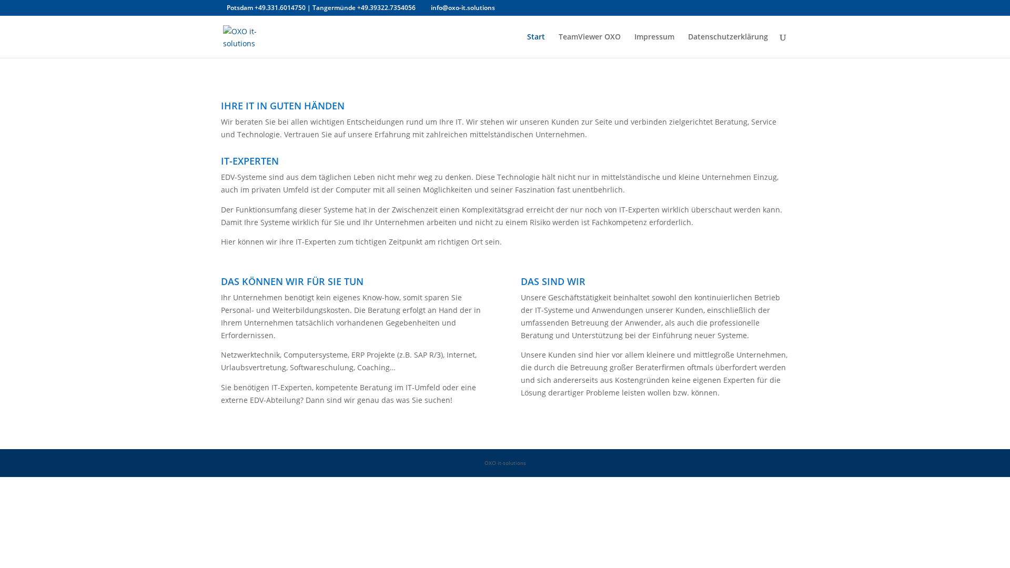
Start (536, 37)
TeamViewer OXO (590, 37)
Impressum (654, 37)
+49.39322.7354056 (386, 7)
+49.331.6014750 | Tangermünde (306, 7)
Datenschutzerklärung (728, 37)
